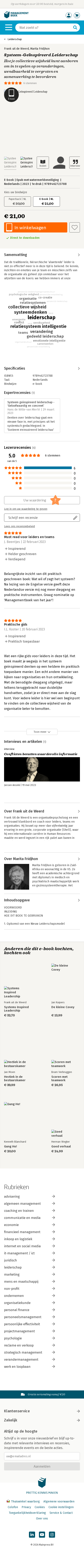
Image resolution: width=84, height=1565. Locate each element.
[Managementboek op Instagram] (52, 1535)
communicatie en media (22, 1218)
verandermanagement (21, 1359)
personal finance (16, 1310)
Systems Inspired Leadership (16, 1008)
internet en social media (22, 1246)
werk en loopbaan (17, 1367)
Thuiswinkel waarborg (25, 1501)
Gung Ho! (10, 1146)
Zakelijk (10, 1420)
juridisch (10, 1260)
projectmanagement (19, 1331)
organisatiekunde (17, 1303)
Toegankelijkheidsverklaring (27, 1513)
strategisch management (23, 1352)
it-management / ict (19, 1253)
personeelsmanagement (22, 1317)
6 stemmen (30, 83)
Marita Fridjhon (40, 48)
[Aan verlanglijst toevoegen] (74, 227)
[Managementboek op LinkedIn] (32, 1535)
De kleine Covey (62, 1007)
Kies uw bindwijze (15, 192)
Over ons (42, 1518)
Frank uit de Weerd (16, 48)
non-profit (11, 1289)
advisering (12, 1196)
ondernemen (14, 1296)
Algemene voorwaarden (58, 1501)
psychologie (13, 1338)
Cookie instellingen (61, 1507)
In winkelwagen (30, 227)
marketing (12, 1274)
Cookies (40, 1507)
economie (11, 1225)
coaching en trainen (19, 1211)
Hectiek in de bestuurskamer (14, 1078)
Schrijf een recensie (23, 517)
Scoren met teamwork (59, 1078)
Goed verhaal (61, 1146)
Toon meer (40, 731)
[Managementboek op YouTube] (42, 1535)
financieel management (22, 1232)
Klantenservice (17, 1411)
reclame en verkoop (19, 1345)
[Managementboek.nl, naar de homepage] (16, 17)
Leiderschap (15, 39)
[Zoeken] (75, 27)
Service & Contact (61, 1513)
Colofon (13, 1507)
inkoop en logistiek (18, 1239)
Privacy (26, 1507)
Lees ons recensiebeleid (19, 526)
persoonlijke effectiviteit (22, 1324)
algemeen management (22, 1204)
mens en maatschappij (21, 1282)
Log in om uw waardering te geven (25, 509)
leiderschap (13, 1267)
